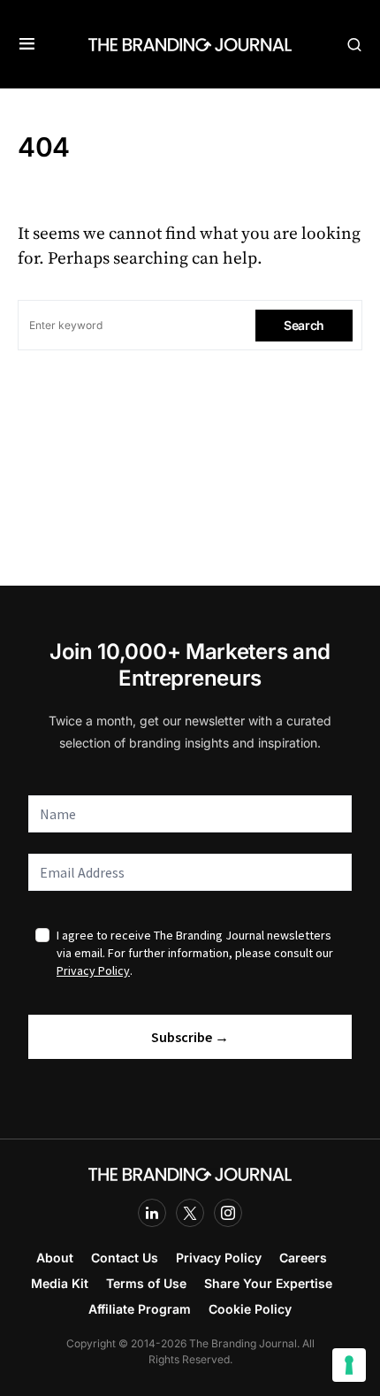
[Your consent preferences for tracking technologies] (349, 1365)
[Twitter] (190, 1213)
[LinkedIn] (152, 1213)
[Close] (363, 1259)
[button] (27, 44)
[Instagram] (228, 1213)
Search (304, 325)
